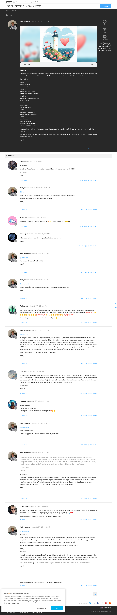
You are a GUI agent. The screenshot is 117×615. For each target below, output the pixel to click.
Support (37, 6)
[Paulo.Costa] (12, 509)
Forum (9, 6)
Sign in (105, 6)
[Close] (63, 591)
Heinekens (23, 217)
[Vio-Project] (12, 309)
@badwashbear (25, 427)
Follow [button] (84, 148)
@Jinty (22, 192)
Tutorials (19, 6)
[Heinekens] (12, 220)
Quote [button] (90, 148)
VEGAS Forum (24, 612)
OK (56, 608)
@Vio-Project (24, 334)
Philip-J (22, 371)
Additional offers (11, 612)
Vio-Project (24, 306)
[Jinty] (12, 165)
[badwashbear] (12, 404)
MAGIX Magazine (37, 612)
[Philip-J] (12, 374)
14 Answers (104, 39)
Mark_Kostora (25, 21)
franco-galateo (25, 234)
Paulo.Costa (24, 506)
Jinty (21, 162)
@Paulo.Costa (24, 531)
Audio (14, 11)
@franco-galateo (25, 284)
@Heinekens (24, 258)
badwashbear (24, 401)
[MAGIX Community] (10, 1)
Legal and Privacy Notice (11, 603)
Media (29, 6)
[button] (95, 148)
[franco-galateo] (12, 237)
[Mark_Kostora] (12, 24)
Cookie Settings (41, 608)
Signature (24, 148)
